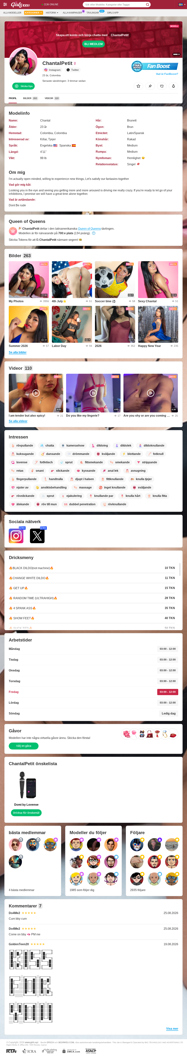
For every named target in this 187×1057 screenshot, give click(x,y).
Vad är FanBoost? (167, 73)
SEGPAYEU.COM (66, 1042)
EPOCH (50, 1042)
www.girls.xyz (31, 1042)
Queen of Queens (89, 228)
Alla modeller (12, 12)
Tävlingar (93, 12)
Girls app (113, 12)
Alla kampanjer (72, 12)
